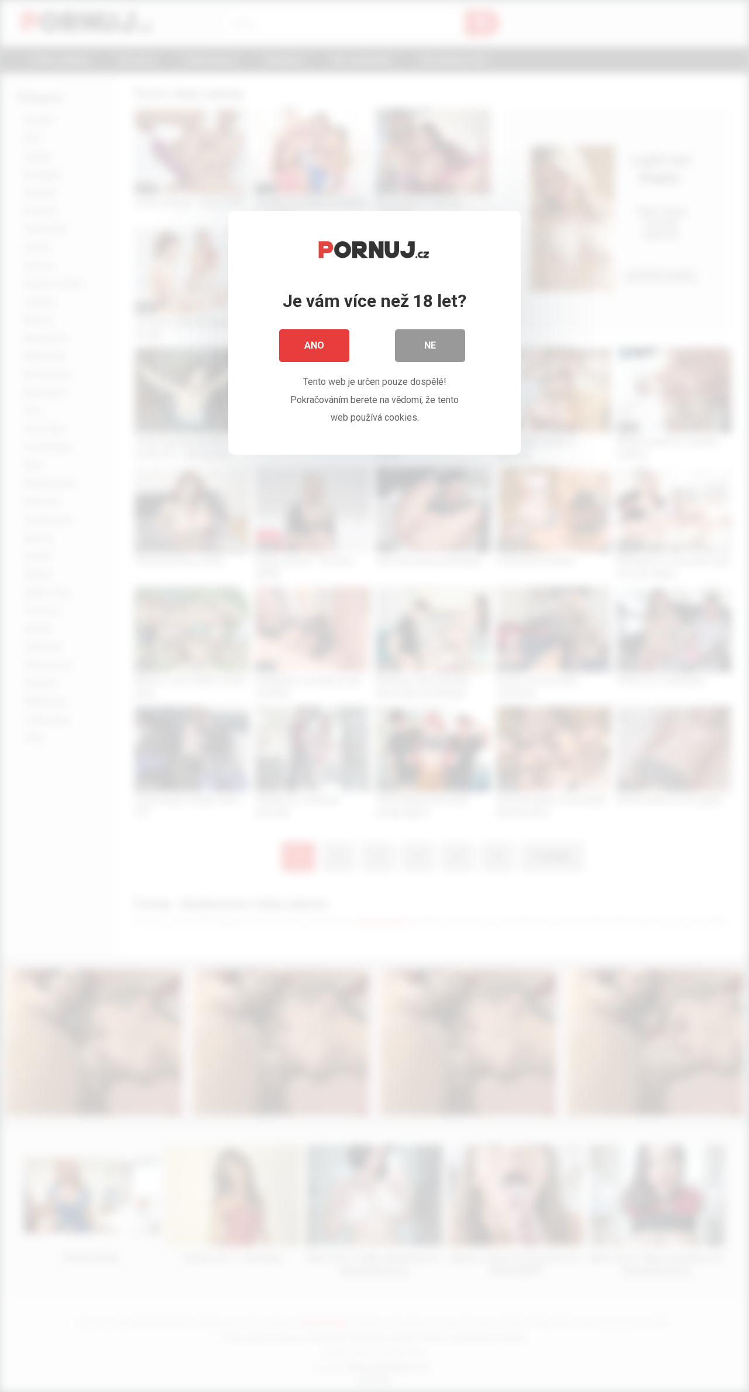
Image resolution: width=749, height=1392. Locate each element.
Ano (314, 345)
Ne (430, 345)
